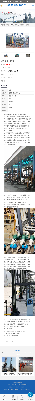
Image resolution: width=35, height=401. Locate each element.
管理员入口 (23, 389)
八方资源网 (13, 389)
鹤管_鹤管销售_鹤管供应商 (26, 374)
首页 (7, 25)
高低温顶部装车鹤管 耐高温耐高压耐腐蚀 (11, 374)
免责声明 (18, 389)
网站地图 (28, 389)
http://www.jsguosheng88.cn (7, 341)
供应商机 (12, 25)
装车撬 (17, 25)
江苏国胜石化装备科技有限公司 (14, 387)
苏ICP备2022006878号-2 (22, 384)
